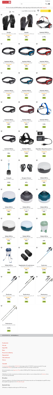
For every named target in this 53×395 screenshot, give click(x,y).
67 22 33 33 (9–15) (6, 335)
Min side (4, 345)
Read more (38, 7)
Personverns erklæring (7, 352)
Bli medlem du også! (20, 381)
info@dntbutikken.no (14, 335)
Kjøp (44, 39)
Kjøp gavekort (5, 355)
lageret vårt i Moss (16, 370)
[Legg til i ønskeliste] (1, 15)
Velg (9, 39)
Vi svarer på (4, 366)
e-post (8, 366)
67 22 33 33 (17, 366)
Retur (3, 350)
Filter (13, 11)
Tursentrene (44, 374)
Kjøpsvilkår (4, 347)
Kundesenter (47, 1)
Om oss (4, 360)
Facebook (9, 367)
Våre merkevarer (6, 357)
